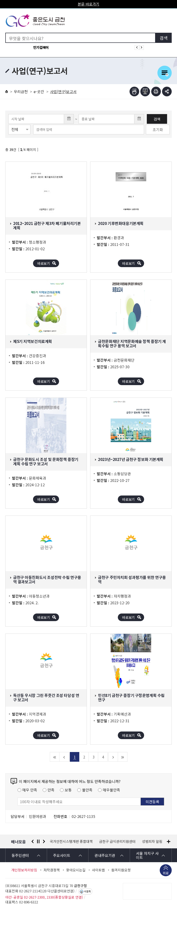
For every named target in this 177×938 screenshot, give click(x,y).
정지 (38, 841)
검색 (156, 119)
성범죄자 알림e (153, 841)
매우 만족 (29, 790)
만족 (50, 790)
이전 (32, 841)
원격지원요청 (121, 870)
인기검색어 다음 (141, 47)
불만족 (87, 790)
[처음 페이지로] (54, 757)
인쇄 (156, 91)
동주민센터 (20, 855)
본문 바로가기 (88, 4)
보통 (68, 790)
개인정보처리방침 (24, 870)
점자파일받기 (145, 91)
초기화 (158, 129)
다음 (44, 841)
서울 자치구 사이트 (147, 855)
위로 (166, 873)
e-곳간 (39, 91)
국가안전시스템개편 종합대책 (71, 841)
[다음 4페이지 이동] (113, 757)
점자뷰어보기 (134, 91)
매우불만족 (111, 790)
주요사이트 (61, 855)
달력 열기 (69, 119)
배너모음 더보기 (168, 841)
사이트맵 (98, 870)
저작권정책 (52, 870)
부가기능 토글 (167, 91)
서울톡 (87, 891)
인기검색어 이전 (137, 47)
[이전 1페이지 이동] (64, 757)
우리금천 (21, 91)
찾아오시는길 (76, 870)
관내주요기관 (104, 855)
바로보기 (43, 263)
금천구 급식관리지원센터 (117, 841)
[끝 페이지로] (122, 757)
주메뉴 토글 (164, 73)
